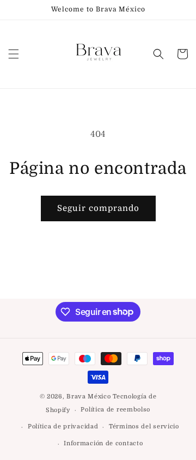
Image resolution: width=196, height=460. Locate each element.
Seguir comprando (98, 208)
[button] (14, 54)
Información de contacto (103, 443)
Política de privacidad (63, 426)
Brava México (88, 396)
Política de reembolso (115, 409)
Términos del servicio (144, 426)
